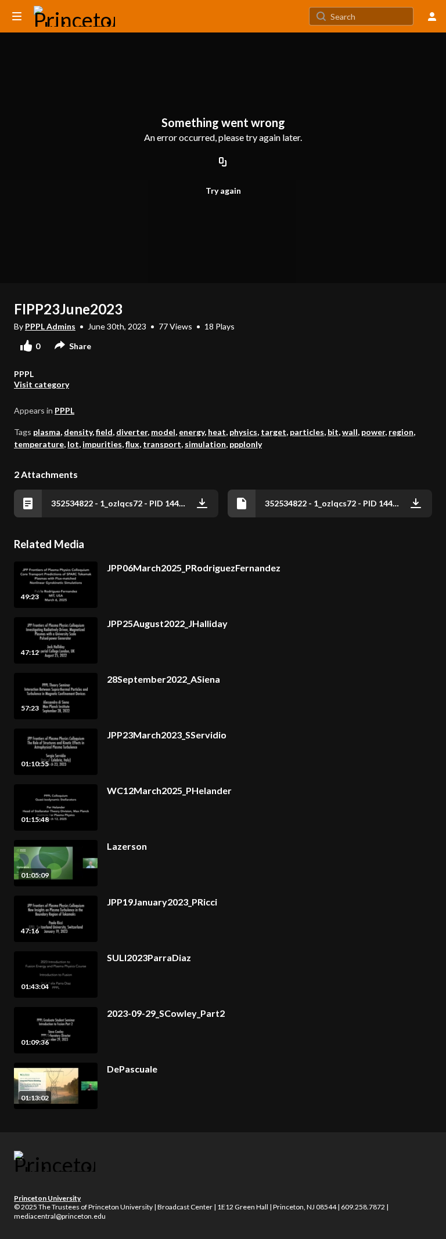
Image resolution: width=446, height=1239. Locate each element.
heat (217, 432)
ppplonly (245, 444)
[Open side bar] (17, 16)
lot (73, 444)
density (78, 432)
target (273, 432)
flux (132, 444)
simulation (205, 444)
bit (333, 432)
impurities (102, 444)
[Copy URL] (223, 162)
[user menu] (432, 16)
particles (307, 432)
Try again (223, 190)
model (163, 432)
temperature (39, 444)
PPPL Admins (50, 326)
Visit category (41, 384)
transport (162, 444)
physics (243, 432)
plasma (46, 432)
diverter (132, 432)
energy (191, 432)
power (373, 432)
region (401, 432)
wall (350, 432)
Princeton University (47, 1198)
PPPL (64, 410)
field (104, 432)
